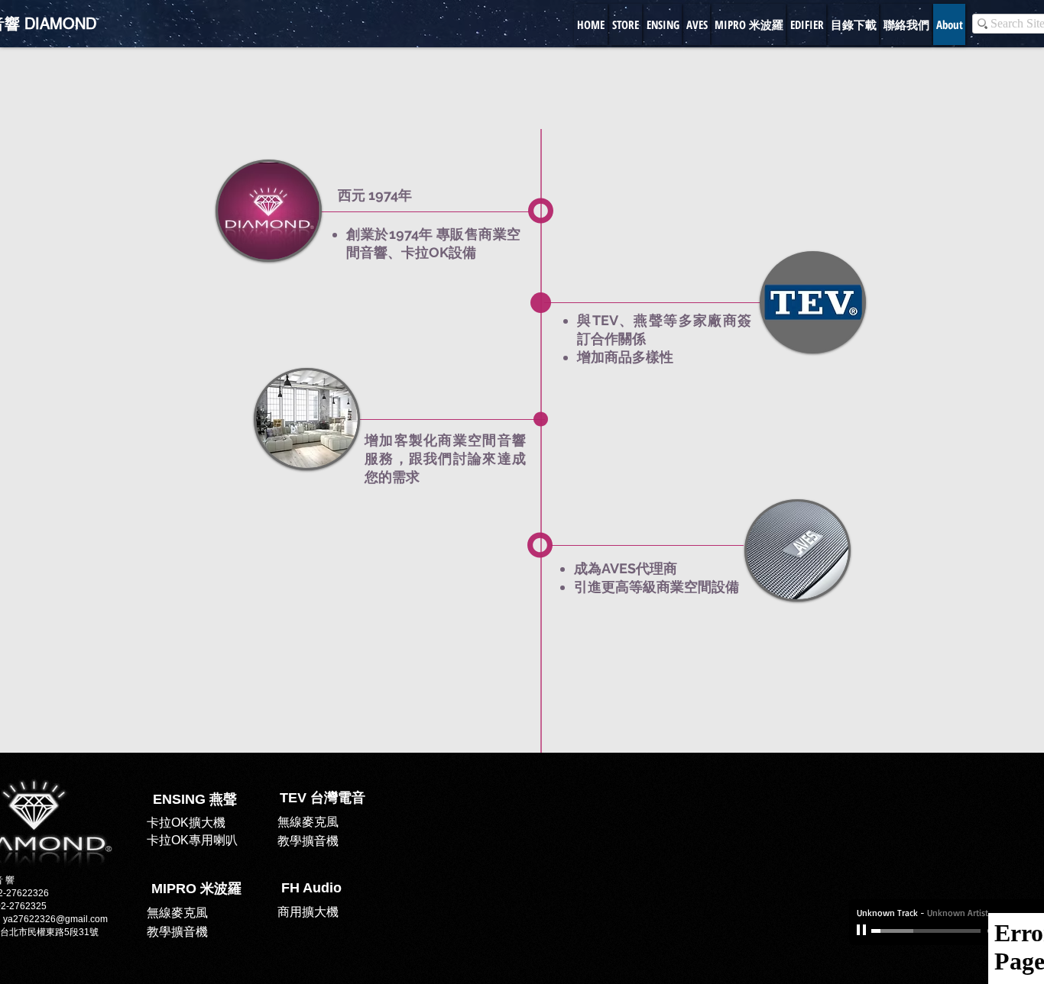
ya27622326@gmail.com (55, 919)
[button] (311, 888)
